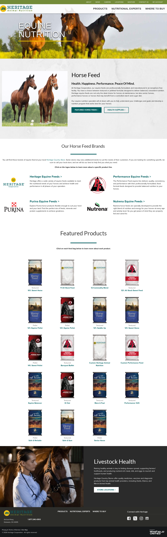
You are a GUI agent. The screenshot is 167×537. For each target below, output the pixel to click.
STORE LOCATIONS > (106, 490)
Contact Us (143, 2)
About (88, 2)
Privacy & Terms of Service (11, 530)
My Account (158, 2)
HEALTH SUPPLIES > (116, 110)
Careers (107, 2)
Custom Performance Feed (132, 363)
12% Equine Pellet (35, 328)
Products (100, 8)
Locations (119, 2)
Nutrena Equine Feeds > (129, 201)
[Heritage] (16, 8)
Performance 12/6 (131, 403)
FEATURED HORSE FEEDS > (86, 110)
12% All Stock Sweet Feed (132, 290)
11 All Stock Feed (67, 288)
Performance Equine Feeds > (132, 176)
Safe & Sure (67, 440)
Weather (131, 2)
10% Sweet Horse (35, 290)
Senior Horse (99, 440)
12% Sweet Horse (132, 328)
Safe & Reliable (35, 440)
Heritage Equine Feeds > (46, 176)
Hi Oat (67, 403)
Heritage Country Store (55, 160)
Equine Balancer (35, 403)
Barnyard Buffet (67, 365)
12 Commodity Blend (99, 288)
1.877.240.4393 (34, 519)
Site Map (25, 530)
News (98, 2)
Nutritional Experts (126, 8)
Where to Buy (155, 8)
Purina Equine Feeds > (44, 201)
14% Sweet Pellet (35, 365)
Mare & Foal (100, 403)
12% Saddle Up (99, 328)
